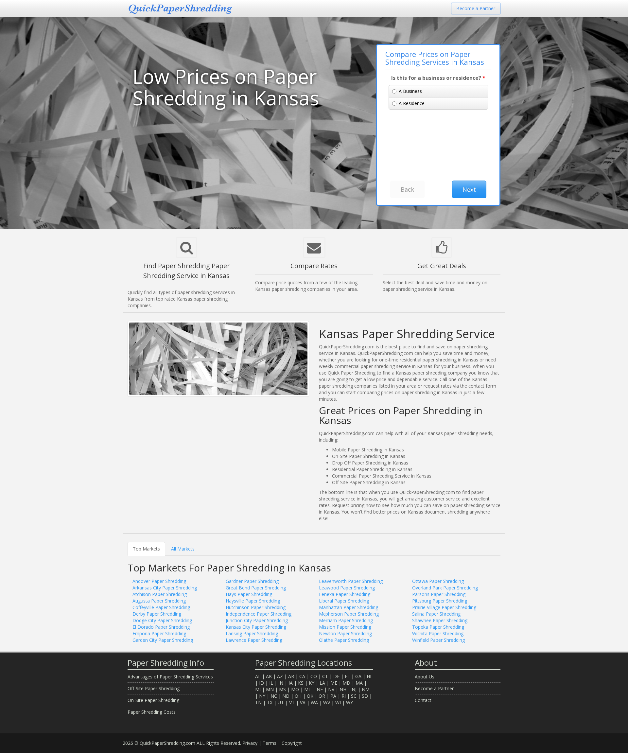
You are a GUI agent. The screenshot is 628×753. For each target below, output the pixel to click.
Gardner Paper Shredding (252, 581)
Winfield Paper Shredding (438, 640)
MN (270, 689)
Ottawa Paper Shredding (438, 581)
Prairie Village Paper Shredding (444, 607)
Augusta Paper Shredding (159, 601)
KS (301, 683)
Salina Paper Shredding (436, 614)
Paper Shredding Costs (152, 712)
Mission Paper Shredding (345, 627)
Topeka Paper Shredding (438, 627)
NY (262, 696)
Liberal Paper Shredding (344, 601)
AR (291, 676)
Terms (269, 743)
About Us (424, 677)
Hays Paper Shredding (249, 594)
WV (326, 702)
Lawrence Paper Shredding (254, 640)
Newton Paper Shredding (345, 633)
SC (354, 696)
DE (336, 676)
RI (343, 696)
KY (311, 683)
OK (310, 696)
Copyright (292, 743)
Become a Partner (475, 8)
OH (298, 696)
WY (349, 702)
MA (359, 683)
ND (285, 696)
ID (261, 683)
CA (302, 676)
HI (369, 676)
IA (290, 683)
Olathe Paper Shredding (344, 640)
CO (313, 676)
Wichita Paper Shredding (437, 633)
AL (258, 676)
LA (322, 683)
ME (333, 683)
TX (269, 702)
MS (282, 689)
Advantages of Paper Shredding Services (170, 677)
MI (258, 689)
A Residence (412, 103)
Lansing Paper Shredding (252, 633)
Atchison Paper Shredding (159, 594)
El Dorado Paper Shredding (161, 627)
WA (314, 702)
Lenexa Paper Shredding (344, 594)
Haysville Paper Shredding (253, 601)
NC (273, 696)
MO (295, 689)
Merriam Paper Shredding (346, 620)
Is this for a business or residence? (438, 77)
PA (333, 696)
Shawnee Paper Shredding (439, 620)
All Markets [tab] (183, 549)
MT (307, 689)
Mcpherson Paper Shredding (349, 614)
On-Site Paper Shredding (153, 700)
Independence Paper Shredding (258, 614)
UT (281, 702)
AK (269, 676)
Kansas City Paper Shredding (256, 627)
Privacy (249, 743)
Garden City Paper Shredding (162, 640)
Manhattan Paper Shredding (348, 607)
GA (358, 676)
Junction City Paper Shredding (257, 620)
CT (325, 676)
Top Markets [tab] (146, 549)
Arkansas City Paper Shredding (164, 588)
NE (320, 689)
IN (280, 683)
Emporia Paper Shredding (159, 633)
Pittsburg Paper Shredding (439, 601)
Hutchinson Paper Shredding (256, 607)
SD (365, 696)
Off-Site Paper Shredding (154, 688)
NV (331, 689)
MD (346, 683)
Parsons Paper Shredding (438, 594)
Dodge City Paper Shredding (162, 620)
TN (258, 702)
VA (302, 702)
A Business (410, 91)
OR (322, 696)
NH (343, 689)
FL (347, 676)
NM (366, 689)
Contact (423, 700)
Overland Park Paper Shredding (445, 588)
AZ (280, 676)
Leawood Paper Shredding (347, 588)
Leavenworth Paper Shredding (351, 581)
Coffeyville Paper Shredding (161, 607)
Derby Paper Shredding (156, 614)
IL (271, 683)
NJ (354, 689)
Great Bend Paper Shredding (256, 588)
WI (338, 702)
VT (292, 702)
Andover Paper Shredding (159, 581)
